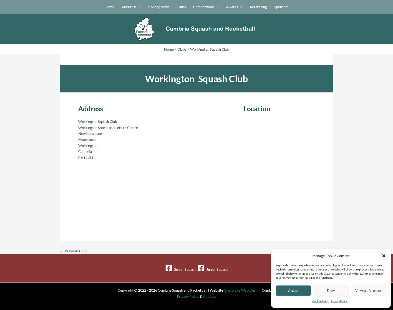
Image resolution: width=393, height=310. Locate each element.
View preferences (368, 290)
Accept (293, 290)
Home (109, 7)
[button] (384, 255)
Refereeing (258, 7)
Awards (232, 7)
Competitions (203, 7)
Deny (331, 290)
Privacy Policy (339, 301)
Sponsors (281, 7)
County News (158, 7)
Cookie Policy (320, 301)
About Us (128, 7)
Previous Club (73, 251)
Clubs (181, 7)
